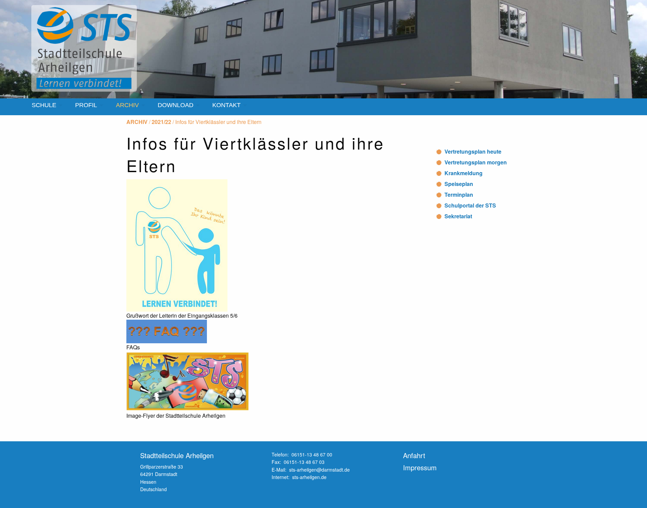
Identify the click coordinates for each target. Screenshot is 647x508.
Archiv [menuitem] (127, 105)
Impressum (420, 467)
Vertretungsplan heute (472, 151)
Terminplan (458, 194)
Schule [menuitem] (44, 105)
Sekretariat (458, 216)
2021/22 (161, 122)
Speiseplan (458, 184)
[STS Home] (85, 48)
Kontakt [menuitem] (226, 105)
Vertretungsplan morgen (475, 162)
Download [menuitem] (175, 105)
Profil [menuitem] (86, 105)
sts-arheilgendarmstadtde (319, 469)
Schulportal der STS (470, 205)
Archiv (137, 122)
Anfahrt (414, 455)
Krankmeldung (463, 173)
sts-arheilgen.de (309, 477)
